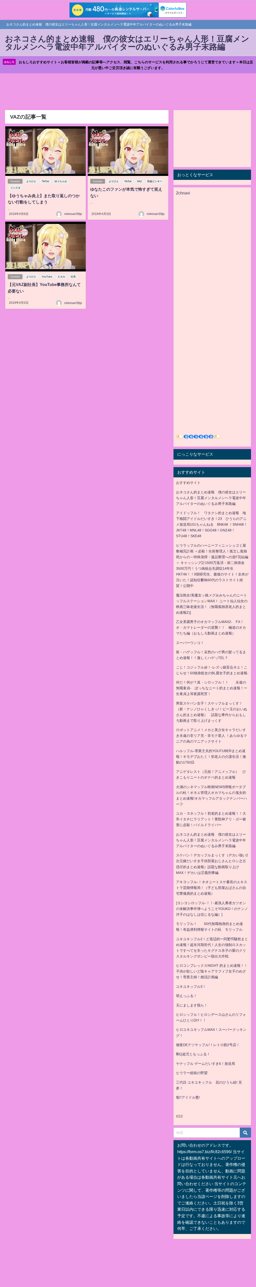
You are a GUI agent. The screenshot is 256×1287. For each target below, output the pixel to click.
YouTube (47, 276)
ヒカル (61, 276)
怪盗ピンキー (154, 181)
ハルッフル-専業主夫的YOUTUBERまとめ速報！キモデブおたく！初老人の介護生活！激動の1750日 (211, 756)
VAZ (139, 181)
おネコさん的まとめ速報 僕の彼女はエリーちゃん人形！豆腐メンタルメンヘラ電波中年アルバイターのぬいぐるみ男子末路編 (211, 497)
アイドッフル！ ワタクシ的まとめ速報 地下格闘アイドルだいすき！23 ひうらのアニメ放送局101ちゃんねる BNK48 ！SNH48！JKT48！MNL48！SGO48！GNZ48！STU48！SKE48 (211, 524)
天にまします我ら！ (192, 1005)
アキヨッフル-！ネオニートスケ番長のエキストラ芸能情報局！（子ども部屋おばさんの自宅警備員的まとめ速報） (211, 887)
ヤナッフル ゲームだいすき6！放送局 (205, 1063)
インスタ (15, 188)
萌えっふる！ (186, 996)
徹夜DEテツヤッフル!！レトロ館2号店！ (208, 1045)
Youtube (15, 181)
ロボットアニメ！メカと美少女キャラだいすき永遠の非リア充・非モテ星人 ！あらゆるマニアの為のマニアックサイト (211, 735)
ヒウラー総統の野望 (192, 1073)
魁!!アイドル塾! (188, 1097)
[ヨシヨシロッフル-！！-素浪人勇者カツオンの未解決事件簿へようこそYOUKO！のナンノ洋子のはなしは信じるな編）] (212, 908)
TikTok (45, 181)
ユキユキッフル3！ (191, 986)
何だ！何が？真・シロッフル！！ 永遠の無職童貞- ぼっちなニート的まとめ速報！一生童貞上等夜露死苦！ (211, 688)
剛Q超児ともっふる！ (193, 1054)
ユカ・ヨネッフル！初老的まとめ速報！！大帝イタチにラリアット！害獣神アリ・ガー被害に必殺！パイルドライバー (211, 819)
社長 (73, 276)
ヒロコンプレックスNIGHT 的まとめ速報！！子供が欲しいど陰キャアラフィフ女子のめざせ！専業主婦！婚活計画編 (212, 971)
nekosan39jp (73, 213)
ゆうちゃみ (60, 181)
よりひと (31, 181)
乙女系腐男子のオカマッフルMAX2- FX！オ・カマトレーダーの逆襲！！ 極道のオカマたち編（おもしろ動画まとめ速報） (211, 627)
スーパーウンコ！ (190, 643)
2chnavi (183, 193)
